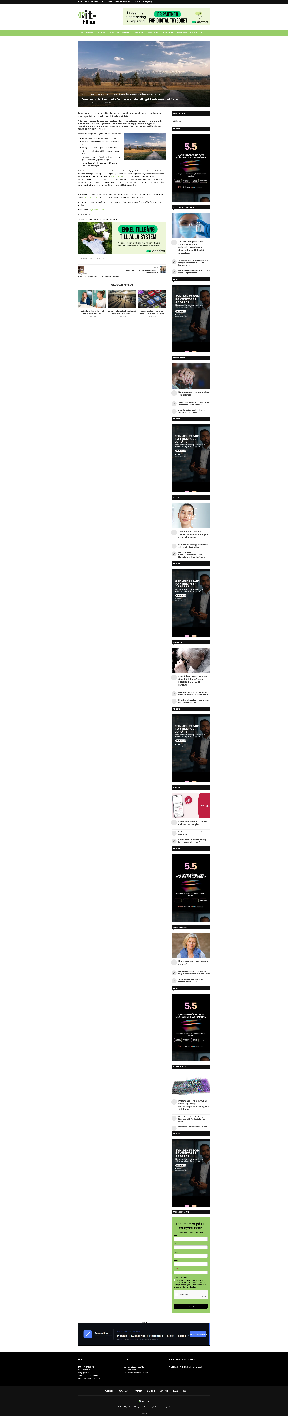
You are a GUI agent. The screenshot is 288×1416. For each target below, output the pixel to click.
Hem (83, 94)
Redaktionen (97, 103)
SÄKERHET (101, 33)
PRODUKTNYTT (153, 33)
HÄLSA (91, 94)
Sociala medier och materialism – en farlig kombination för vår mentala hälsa (194, 972)
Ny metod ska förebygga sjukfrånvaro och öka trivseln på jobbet (193, 546)
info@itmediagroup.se (92, 1378)
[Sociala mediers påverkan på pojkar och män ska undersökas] (152, 299)
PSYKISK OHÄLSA (167, 33)
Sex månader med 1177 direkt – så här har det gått (193, 823)
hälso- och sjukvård (86, 258)
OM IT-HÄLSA (106, 2)
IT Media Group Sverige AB (161, 1407)
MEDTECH (89, 33)
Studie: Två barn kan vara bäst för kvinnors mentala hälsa (191, 980)
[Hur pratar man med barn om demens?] (191, 945)
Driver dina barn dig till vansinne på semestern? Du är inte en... (122, 312)
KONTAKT (95, 2)
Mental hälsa (101, 258)
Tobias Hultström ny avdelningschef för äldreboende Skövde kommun (193, 403)
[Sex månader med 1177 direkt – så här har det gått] (191, 805)
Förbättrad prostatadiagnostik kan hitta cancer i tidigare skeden (194, 271)
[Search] (209, 33)
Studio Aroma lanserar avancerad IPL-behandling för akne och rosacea (193, 534)
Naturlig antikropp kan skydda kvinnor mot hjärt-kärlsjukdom (193, 701)
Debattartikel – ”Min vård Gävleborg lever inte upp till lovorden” (192, 841)
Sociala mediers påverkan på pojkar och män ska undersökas (152, 312)
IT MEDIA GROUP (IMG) (142, 2)
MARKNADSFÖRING (123, 2)
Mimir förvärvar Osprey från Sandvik (192, 1127)
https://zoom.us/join (96, 210)
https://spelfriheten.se (92, 197)
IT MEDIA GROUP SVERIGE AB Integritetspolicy (186, 1367)
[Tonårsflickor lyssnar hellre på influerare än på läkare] (92, 299)
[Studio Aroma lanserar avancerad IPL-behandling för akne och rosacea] (191, 516)
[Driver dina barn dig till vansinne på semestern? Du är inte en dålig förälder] (122, 299)
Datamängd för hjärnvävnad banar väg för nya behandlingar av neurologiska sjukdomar (193, 1105)
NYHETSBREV (83, 2)
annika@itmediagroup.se (138, 1372)
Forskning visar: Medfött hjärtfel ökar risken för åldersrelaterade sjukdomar (193, 693)
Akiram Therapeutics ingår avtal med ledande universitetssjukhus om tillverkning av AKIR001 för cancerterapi (191, 247)
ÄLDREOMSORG (181, 33)
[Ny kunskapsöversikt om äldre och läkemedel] (191, 376)
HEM (81, 33)
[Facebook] (200, 2)
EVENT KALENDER (196, 33)
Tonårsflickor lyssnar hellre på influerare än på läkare (92, 312)
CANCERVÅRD (127, 33)
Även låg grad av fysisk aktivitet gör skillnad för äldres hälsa (192, 411)
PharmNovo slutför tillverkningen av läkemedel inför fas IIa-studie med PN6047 (192, 1119)
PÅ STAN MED (114, 33)
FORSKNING (139, 33)
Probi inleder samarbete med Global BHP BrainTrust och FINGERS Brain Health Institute (193, 680)
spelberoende (116, 176)
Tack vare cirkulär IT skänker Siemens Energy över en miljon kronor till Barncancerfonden (193, 262)
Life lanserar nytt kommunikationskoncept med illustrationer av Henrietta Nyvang (191, 554)
